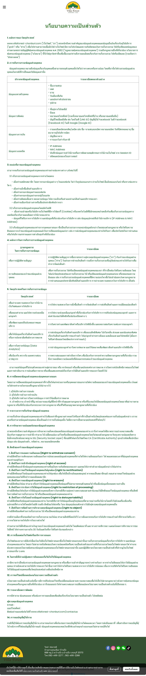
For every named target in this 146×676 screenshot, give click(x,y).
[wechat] (123, 648)
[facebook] (108, 648)
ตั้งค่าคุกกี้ (114, 669)
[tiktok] (128, 648)
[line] (118, 648)
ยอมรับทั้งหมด (131, 669)
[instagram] (113, 648)
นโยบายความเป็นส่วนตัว (33, 671)
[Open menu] (4, 7)
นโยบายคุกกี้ (52, 671)
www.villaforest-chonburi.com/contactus (54, 611)
